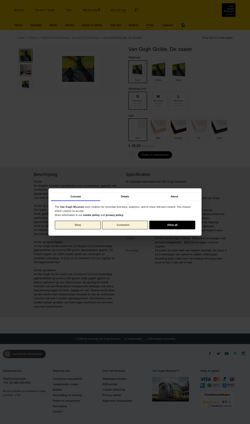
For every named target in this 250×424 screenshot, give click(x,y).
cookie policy (91, 215)
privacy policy (114, 215)
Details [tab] (125, 196)
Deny (78, 224)
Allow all (172, 224)
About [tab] (174, 196)
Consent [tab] (76, 196)
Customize (123, 224)
